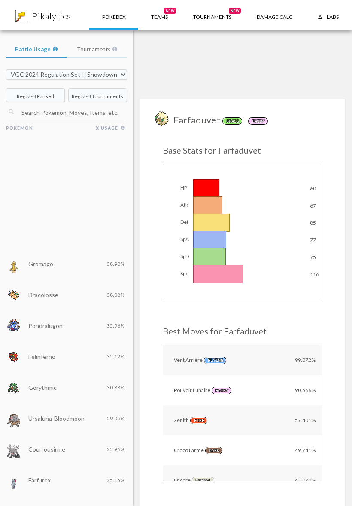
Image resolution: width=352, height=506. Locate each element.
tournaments (216, 14)
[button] (159, 15)
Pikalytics (51, 16)
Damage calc (274, 17)
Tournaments (93, 49)
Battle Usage (33, 49)
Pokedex (114, 17)
